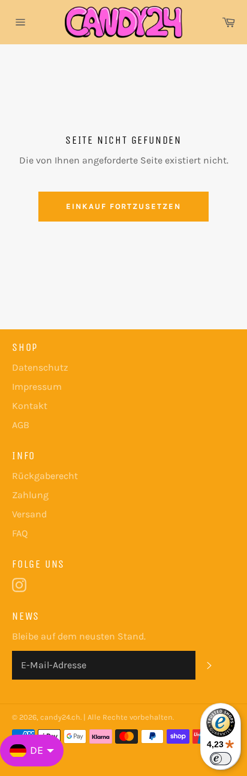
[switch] (220, 758)
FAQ (20, 533)
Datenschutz (40, 367)
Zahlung (30, 495)
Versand (29, 514)
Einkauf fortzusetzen (123, 206)
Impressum (37, 386)
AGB (20, 425)
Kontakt (29, 405)
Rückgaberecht (45, 475)
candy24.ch (60, 717)
